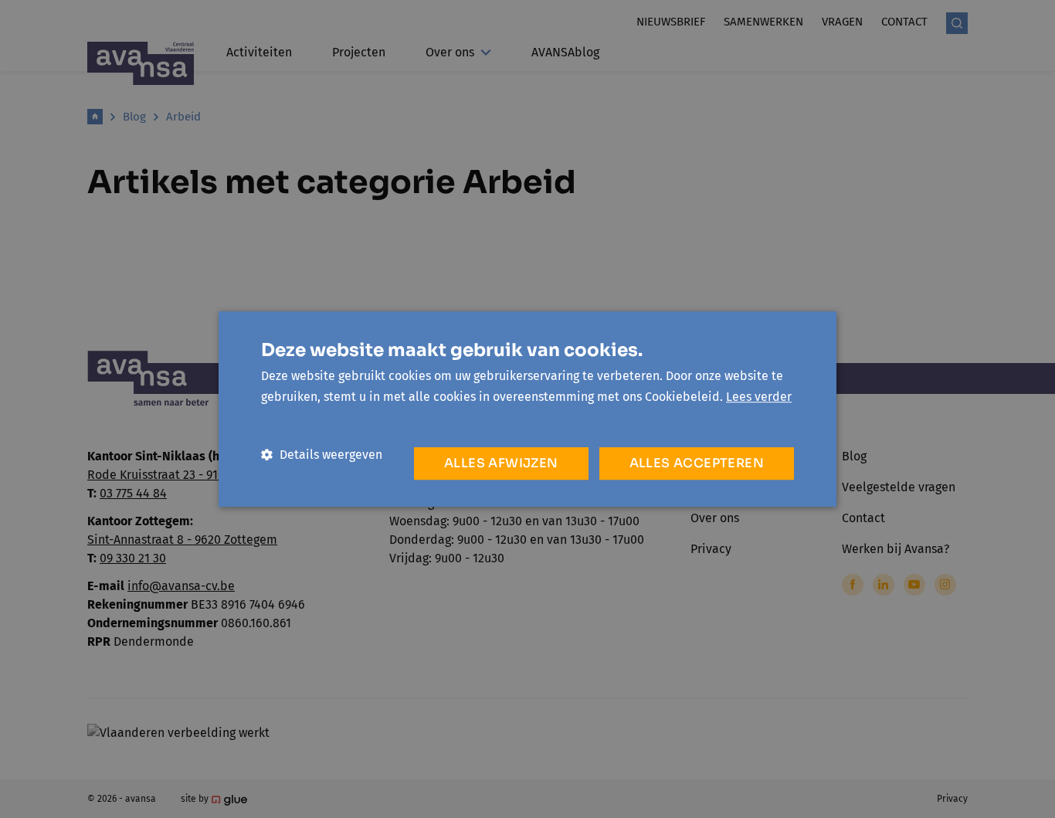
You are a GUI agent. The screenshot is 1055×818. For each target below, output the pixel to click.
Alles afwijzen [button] (501, 463)
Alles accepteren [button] (696, 463)
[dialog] (527, 409)
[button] (321, 454)
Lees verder (759, 396)
